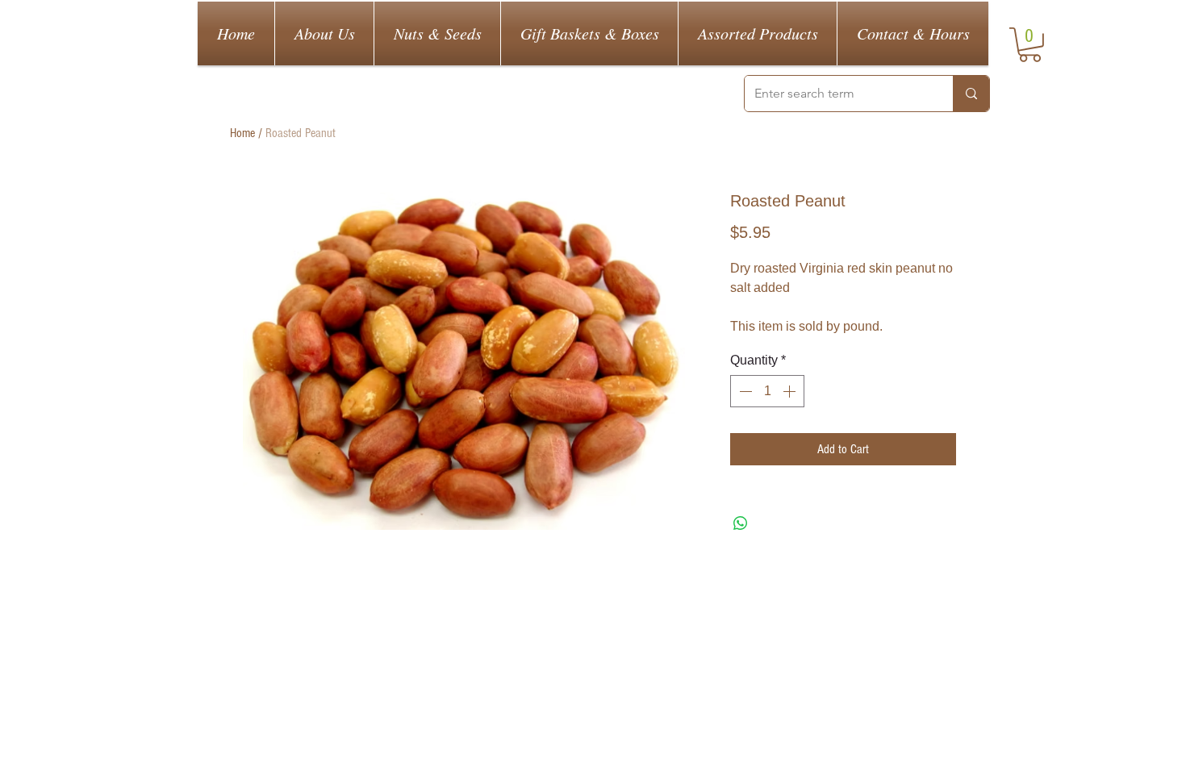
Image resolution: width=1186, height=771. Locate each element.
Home (242, 133)
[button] (1029, 44)
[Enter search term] (971, 93)
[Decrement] (744, 391)
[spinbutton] (767, 391)
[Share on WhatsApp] (740, 523)
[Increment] (790, 391)
